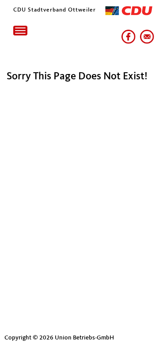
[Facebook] (127, 33)
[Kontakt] (145, 33)
